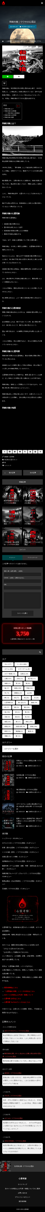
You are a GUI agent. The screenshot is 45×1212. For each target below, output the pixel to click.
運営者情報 (22, 1201)
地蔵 (7, 683)
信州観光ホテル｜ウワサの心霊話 (13, 861)
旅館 (34, 702)
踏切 (7, 731)
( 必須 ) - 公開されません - (14, 577)
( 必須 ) (13, 571)
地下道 (32, 678)
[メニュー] (42, 3)
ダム (7, 664)
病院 (7, 722)
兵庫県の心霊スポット (34, 766)
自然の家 (20, 726)
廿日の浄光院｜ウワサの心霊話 (15, 1141)
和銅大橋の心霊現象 (10, 111)
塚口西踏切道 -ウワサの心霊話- (27, 789)
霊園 (7, 736)
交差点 (24, 674)
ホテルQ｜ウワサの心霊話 (13, 1118)
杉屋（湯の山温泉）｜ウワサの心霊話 (15, 847)
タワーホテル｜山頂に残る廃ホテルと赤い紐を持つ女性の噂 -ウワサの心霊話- (29, 806)
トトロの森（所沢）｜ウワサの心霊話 (15, 852)
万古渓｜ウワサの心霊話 (13, 1096)
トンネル (22, 664)
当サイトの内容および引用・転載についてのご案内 (22, 1188)
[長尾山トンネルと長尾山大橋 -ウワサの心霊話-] (8, 765)
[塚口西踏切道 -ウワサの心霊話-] (8, 794)
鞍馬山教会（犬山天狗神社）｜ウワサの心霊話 (18, 881)
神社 (29, 722)
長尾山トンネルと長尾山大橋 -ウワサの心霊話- (29, 762)
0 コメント (12, 557)
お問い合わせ (22, 1193)
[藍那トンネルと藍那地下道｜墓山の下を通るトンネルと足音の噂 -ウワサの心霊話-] (8, 823)
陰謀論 (19, 731)
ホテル (8, 669)
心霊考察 (11, 456)
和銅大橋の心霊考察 (10, 115)
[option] (22, 1166)
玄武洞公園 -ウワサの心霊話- (26, 775)
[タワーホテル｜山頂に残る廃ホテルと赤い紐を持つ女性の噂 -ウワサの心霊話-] (8, 809)
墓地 (17, 688)
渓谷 (7, 717)
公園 (7, 678)
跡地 (33, 726)
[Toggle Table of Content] (17, 106)
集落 (30, 731)
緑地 (7, 726)
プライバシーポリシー (22, 1197)
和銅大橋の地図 (9, 117)
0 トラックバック (32, 557)
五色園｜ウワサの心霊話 (10, 889)
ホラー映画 (9, 674)
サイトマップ (22, 1184)
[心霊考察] (3, 3)
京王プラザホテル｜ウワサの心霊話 (17, 1031)
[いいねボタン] (4, 83)
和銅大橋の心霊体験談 (14, 113)
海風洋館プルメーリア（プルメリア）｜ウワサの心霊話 (21, 873)
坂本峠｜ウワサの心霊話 (13, 1073)
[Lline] (7, 76)
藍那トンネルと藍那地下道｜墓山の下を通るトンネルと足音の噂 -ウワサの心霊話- (29, 821)
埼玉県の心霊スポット (28, 26)
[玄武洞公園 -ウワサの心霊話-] (8, 780)
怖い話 (22, 702)
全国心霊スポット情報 (9, 857)
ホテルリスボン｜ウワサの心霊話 (13, 843)
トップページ (6, 838)
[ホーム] (3, 41)
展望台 (18, 693)
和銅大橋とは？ (9, 109)
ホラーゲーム (24, 669)
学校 (29, 688)
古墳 (20, 678)
